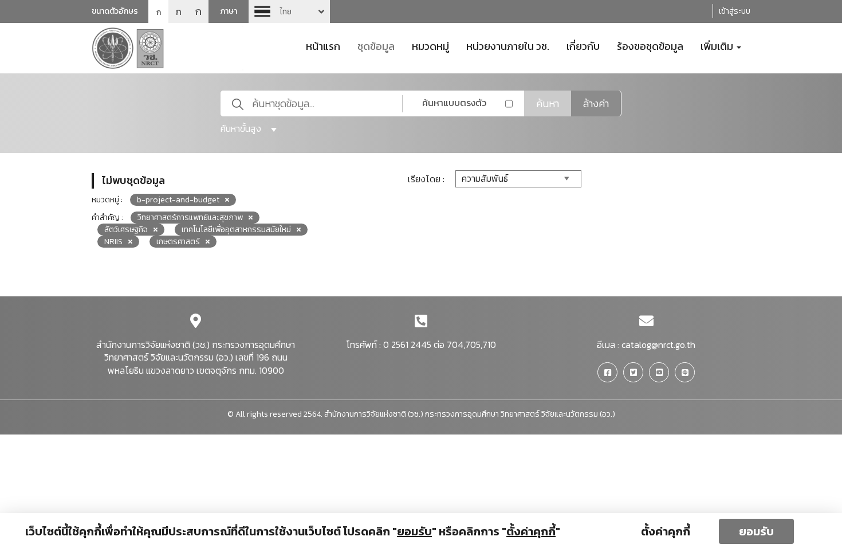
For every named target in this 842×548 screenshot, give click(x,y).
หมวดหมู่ (430, 45)
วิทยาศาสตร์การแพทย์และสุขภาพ (190, 218)
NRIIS (113, 242)
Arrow (289, 11)
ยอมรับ (756, 531)
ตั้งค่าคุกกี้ (665, 531)
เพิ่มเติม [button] (718, 45)
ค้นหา (547, 103)
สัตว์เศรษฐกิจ (126, 230)
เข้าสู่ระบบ (734, 11)
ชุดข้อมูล (376, 45)
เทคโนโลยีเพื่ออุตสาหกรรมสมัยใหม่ (236, 230)
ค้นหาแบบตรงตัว (454, 102)
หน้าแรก (323, 45)
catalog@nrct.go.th (658, 344)
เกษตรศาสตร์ (178, 242)
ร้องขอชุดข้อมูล (650, 45)
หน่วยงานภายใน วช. (507, 45)
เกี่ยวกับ (583, 45)
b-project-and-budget (178, 200)
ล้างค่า (596, 103)
